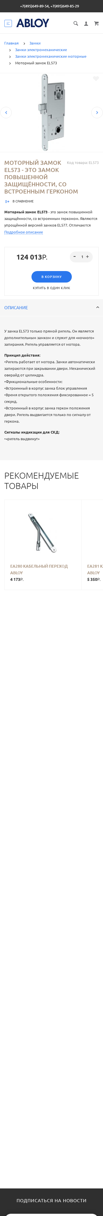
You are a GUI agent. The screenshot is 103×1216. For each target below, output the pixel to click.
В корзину (51, 277)
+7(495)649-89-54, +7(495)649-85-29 (49, 6)
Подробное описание (23, 232)
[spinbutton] (81, 257)
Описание (16, 307)
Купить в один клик (51, 288)
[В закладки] (96, 78)
